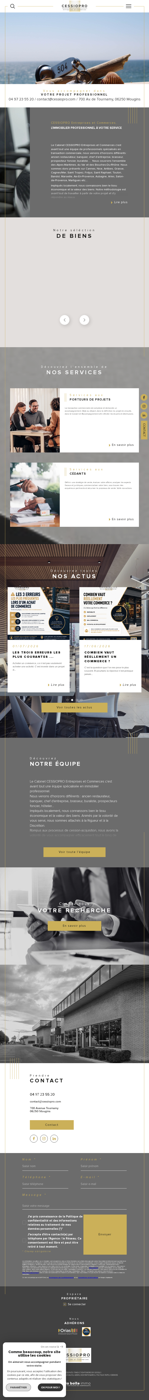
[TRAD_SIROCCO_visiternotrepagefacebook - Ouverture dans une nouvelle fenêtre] (34, 1139)
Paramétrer (18, 1387)
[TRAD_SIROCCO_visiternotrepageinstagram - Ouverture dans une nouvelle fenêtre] (44, 1139)
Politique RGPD (102, 1375)
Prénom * (91, 1159)
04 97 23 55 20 (42, 1094)
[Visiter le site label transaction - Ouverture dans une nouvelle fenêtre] (86, 1331)
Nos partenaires (88, 1375)
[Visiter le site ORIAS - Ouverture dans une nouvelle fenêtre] (67, 1332)
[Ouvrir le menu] (129, 6)
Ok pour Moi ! (50, 1387)
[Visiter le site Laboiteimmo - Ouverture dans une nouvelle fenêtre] (74, 1388)
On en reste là (50, 1346)
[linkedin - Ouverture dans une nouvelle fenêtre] (144, 414)
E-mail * (90, 1177)
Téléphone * (36, 1177)
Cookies (114, 1375)
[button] (84, 320)
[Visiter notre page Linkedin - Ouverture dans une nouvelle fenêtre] (54, 1139)
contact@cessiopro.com (45, 1101)
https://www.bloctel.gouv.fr (30, 1273)
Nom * (29, 1159)
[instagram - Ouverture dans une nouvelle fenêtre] (144, 405)
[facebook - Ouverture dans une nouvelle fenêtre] (144, 397)
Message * (34, 1195)
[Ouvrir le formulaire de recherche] (12, 6)
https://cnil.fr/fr (93, 1268)
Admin (76, 1375)
